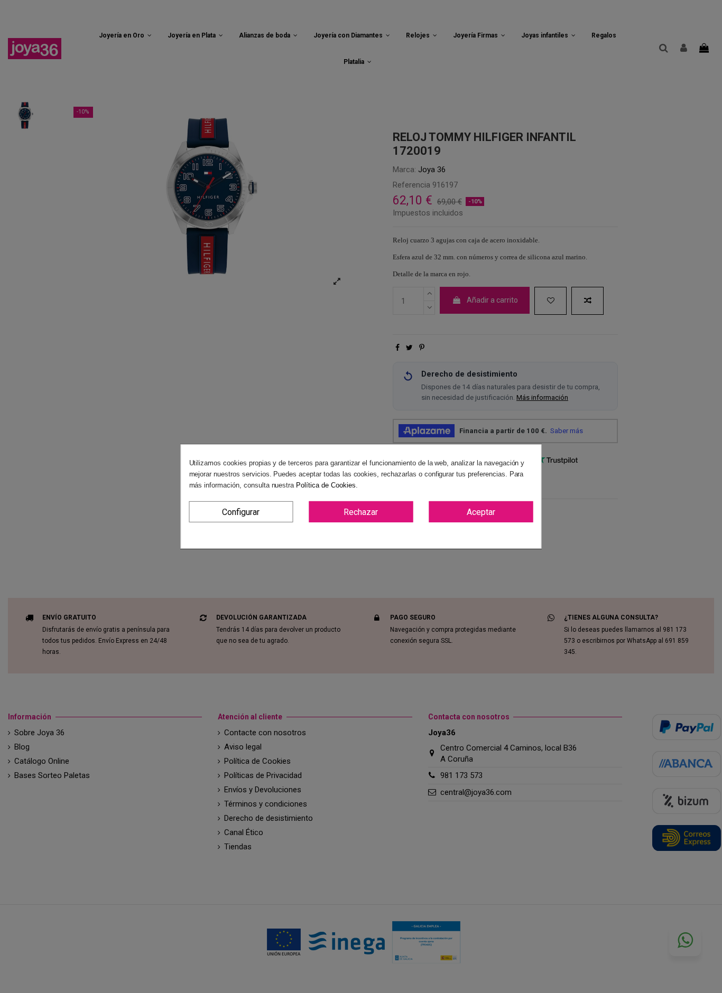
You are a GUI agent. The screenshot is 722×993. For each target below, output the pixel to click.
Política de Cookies (325, 485)
